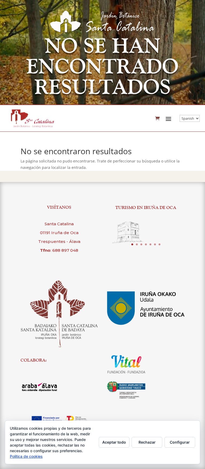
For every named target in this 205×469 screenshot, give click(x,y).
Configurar (180, 442)
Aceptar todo (114, 442)
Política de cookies (26, 456)
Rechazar (147, 442)
